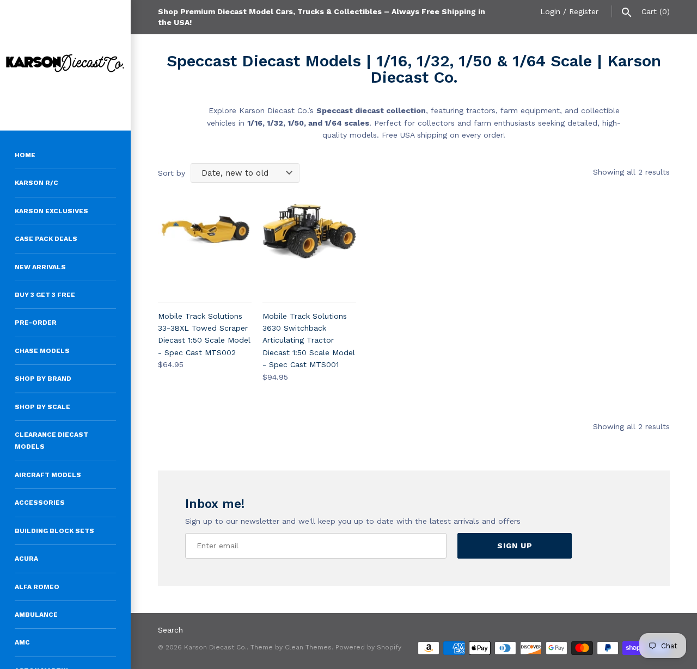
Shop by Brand (43, 378)
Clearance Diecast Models (51, 440)
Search (170, 629)
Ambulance (36, 614)
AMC (22, 642)
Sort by (171, 173)
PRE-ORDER (36, 322)
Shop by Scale (42, 407)
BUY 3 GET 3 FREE (45, 295)
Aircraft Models (48, 475)
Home (25, 155)
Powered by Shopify (368, 647)
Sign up (515, 545)
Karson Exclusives (51, 211)
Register (583, 11)
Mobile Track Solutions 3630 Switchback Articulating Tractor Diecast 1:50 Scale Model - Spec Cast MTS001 (308, 340)
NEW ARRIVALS (40, 267)
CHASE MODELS (42, 351)
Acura (26, 558)
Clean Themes (308, 647)
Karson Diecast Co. (215, 647)
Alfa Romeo (37, 587)
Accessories (40, 502)
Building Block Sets (54, 531)
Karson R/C (36, 183)
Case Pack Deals (46, 239)
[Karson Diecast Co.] (65, 65)
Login (550, 11)
